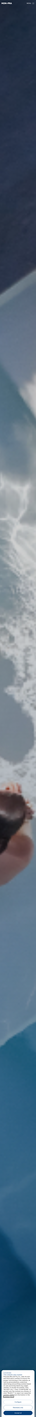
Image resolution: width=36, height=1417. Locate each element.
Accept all (18, 1413)
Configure (18, 1402)
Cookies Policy (8, 1397)
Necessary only (18, 1407)
